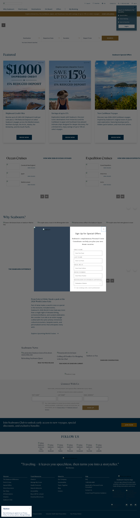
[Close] (103, 229)
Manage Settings (25, 515)
